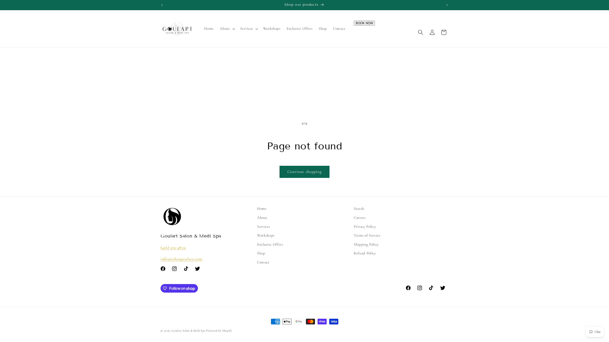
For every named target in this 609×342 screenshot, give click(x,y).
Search (359, 208)
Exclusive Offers (270, 244)
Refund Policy (365, 253)
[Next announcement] (447, 5)
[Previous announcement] (162, 5)
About (262, 217)
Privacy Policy (365, 226)
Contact (263, 262)
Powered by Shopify (219, 330)
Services (263, 226)
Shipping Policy (366, 244)
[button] (227, 28)
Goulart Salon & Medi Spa (188, 330)
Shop (261, 253)
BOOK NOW (364, 23)
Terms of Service (367, 235)
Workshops (266, 235)
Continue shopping (304, 171)
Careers (360, 217)
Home (262, 208)
